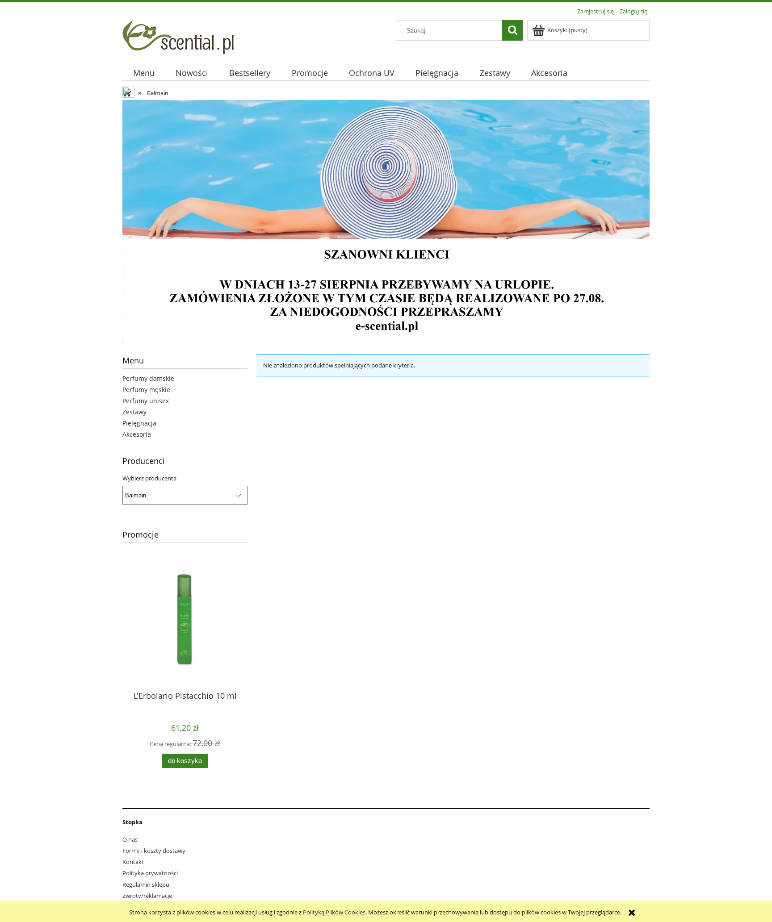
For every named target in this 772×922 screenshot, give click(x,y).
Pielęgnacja (139, 423)
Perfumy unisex (145, 400)
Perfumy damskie (148, 378)
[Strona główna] (178, 36)
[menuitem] (143, 73)
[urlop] (386, 223)
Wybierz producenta (149, 478)
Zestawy (134, 412)
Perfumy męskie (146, 389)
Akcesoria (136, 434)
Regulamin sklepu (145, 884)
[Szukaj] (512, 30)
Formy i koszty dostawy (153, 851)
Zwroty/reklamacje (147, 896)
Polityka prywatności (150, 873)
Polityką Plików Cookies (334, 912)
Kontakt (133, 862)
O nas (130, 839)
